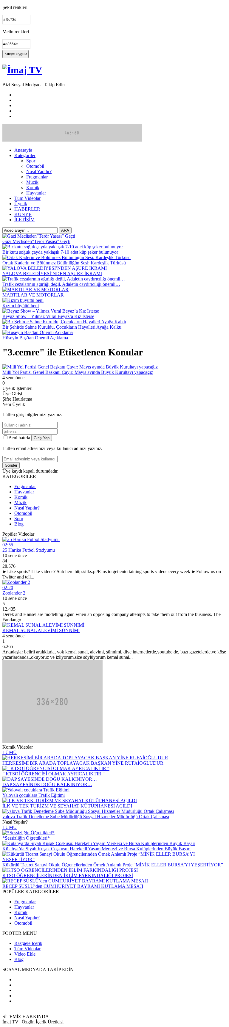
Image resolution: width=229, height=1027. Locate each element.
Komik (32, 187)
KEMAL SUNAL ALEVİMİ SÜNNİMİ (41, 630)
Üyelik (20, 203)
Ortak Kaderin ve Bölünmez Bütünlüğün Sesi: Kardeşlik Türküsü (64, 262)
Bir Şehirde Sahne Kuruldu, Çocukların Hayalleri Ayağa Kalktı (61, 327)
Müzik (32, 182)
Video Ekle (24, 954)
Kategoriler (24, 155)
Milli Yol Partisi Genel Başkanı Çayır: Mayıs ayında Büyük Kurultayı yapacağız (77, 372)
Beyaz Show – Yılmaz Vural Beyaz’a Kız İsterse (48, 316)
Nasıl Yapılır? (39, 171)
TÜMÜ (9, 752)
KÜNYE (23, 214)
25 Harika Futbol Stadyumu (28, 550)
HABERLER (27, 208)
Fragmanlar (37, 176)
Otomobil (35, 166)
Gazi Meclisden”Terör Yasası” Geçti (36, 241)
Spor (30, 160)
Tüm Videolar (27, 198)
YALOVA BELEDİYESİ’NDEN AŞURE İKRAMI (52, 273)
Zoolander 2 (13, 592)
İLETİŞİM (24, 219)
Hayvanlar (36, 192)
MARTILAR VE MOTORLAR (33, 294)
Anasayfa (23, 150)
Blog (19, 523)
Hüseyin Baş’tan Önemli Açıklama (35, 337)
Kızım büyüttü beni (20, 305)
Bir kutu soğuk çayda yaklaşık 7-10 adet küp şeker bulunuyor (60, 252)
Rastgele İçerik (28, 943)
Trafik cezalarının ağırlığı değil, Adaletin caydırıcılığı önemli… (61, 284)
